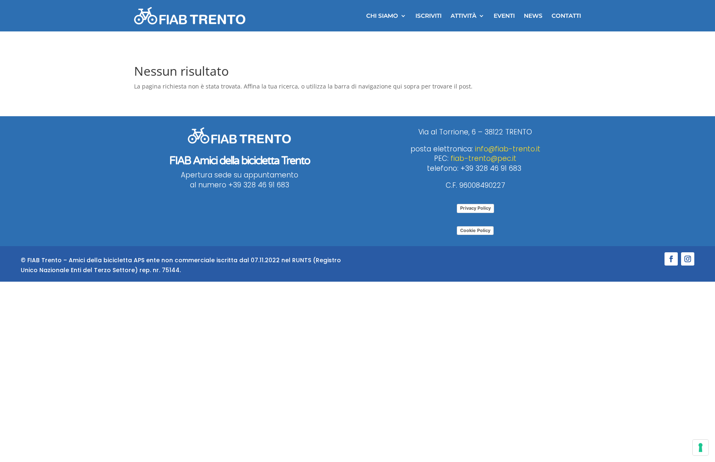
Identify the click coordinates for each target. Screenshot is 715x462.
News (533, 15)
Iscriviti (428, 15)
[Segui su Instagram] (687, 259)
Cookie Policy (475, 230)
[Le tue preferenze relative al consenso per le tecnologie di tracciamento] (700, 447)
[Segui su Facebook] (671, 259)
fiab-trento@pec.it (483, 158)
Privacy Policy (475, 208)
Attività (463, 15)
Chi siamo (382, 15)
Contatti (566, 15)
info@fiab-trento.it (507, 149)
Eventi (504, 15)
